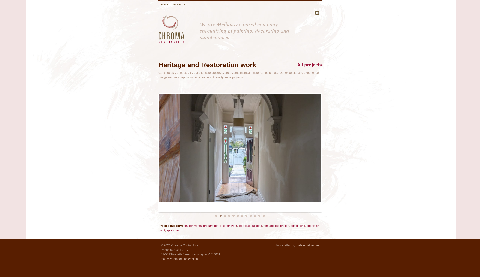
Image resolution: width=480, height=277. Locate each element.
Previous (157, 154)
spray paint (173, 230)
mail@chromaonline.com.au (179, 258)
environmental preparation (201, 225)
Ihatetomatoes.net (308, 245)
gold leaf (244, 225)
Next (323, 154)
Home (164, 4)
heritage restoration (276, 225)
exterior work (228, 225)
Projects (179, 4)
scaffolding (298, 225)
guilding (256, 225)
